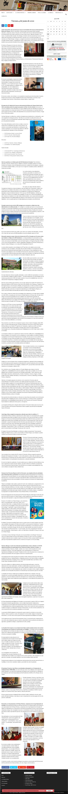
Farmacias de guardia (29, 777)
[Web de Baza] (34, 5)
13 (56, 29)
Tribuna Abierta (32, 12)
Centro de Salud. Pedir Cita (30, 781)
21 (59, 31)
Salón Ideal (27, 778)
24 (48, 34)
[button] (65, 14)
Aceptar (49, 790)
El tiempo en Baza (28, 783)
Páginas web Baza (22, 792)
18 (50, 31)
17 (48, 31)
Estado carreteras (28, 775)
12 (53, 29)
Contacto (4, 16)
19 (53, 31)
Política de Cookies (56, 792)
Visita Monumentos (29, 780)
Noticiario (9, 12)
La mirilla (50, 12)
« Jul (48, 38)
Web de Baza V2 (59, 12)
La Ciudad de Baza (20, 12)
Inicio (3, 12)
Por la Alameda (42, 12)
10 (48, 29)
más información (42, 790)
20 (56, 31)
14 (59, 29)
